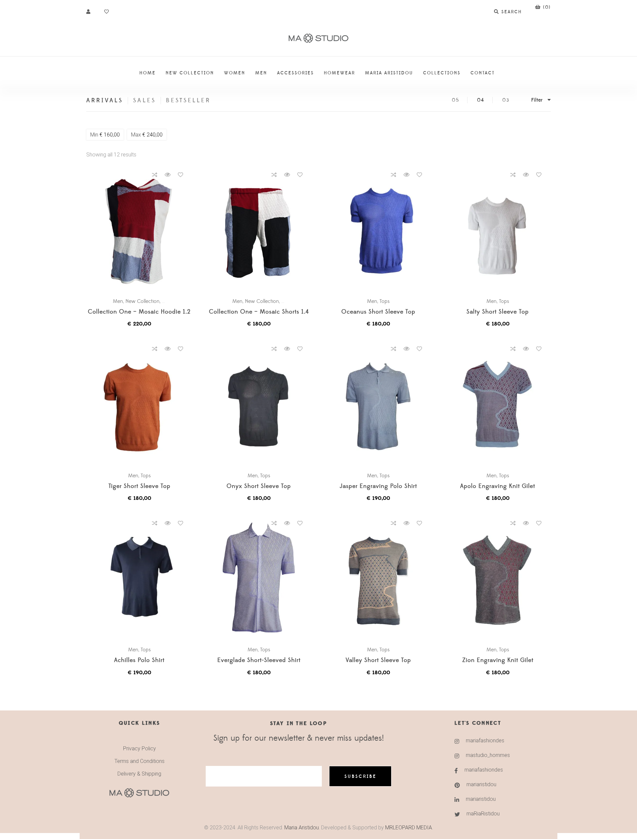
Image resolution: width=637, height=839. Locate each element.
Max (147, 135)
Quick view (168, 175)
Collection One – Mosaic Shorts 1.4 (259, 312)
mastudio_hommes (488, 755)
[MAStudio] (318, 38)
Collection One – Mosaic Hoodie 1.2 (139, 312)
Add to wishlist (180, 175)
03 (506, 100)
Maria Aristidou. (301, 827)
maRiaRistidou (483, 813)
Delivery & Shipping (139, 774)
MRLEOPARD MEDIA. (409, 827)
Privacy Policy (139, 748)
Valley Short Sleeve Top (378, 660)
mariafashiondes (485, 740)
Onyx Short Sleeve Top (259, 486)
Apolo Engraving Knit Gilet (497, 486)
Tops (385, 301)
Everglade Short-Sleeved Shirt (259, 660)
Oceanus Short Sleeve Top (378, 312)
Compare (154, 175)
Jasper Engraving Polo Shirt (378, 486)
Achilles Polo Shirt (139, 660)
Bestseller (188, 100)
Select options (143, 230)
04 (480, 100)
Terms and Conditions (139, 761)
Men (118, 301)
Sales (144, 100)
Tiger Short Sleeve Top (139, 486)
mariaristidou (481, 784)
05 (456, 100)
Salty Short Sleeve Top (497, 312)
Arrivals (104, 100)
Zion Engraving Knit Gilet (497, 660)
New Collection (142, 301)
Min (105, 135)
